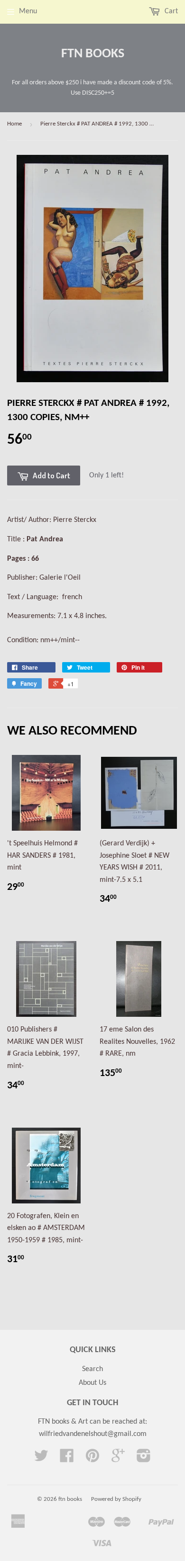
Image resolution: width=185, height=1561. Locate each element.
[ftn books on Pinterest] (92, 1459)
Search (92, 1369)
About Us (92, 1383)
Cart (170, 11)
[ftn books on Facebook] (67, 1459)
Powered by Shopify (116, 1499)
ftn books (92, 54)
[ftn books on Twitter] (41, 1459)
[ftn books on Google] (118, 1459)
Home (14, 124)
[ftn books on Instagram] (144, 1459)
